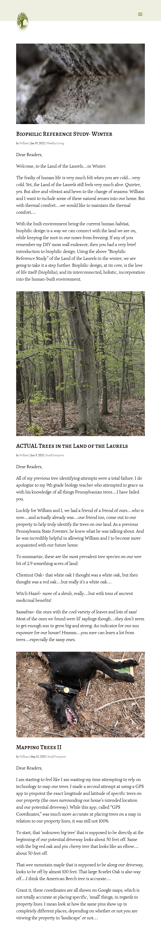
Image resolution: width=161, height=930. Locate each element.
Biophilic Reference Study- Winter (64, 134)
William (24, 143)
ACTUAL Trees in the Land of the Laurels (72, 446)
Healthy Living (55, 143)
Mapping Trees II (39, 747)
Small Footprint (55, 455)
